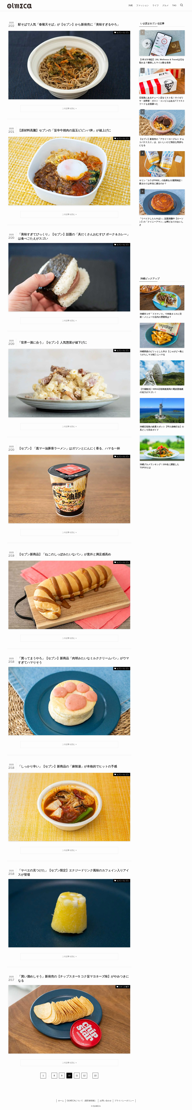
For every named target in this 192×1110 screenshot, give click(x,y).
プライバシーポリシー (124, 1101)
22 (95, 1075)
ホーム (61, 1101)
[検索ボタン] (181, 5)
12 (84, 1075)
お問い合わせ (105, 1101)
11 (77, 1075)
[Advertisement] (162, 251)
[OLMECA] (19, 5)
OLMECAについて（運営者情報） (82, 1101)
